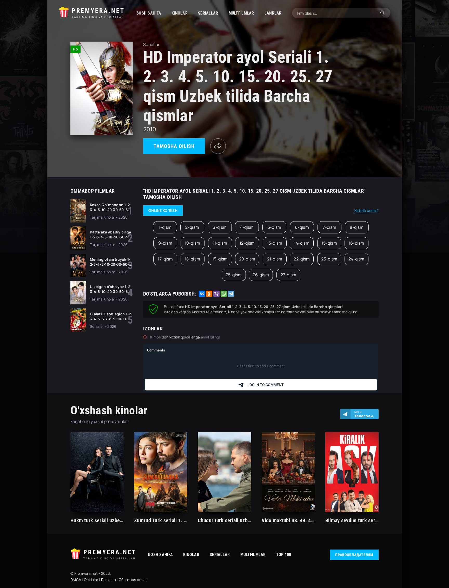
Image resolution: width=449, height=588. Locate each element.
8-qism (357, 227)
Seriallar (208, 13)
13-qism (274, 243)
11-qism (220, 243)
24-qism (356, 259)
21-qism (274, 259)
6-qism (302, 227)
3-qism (220, 227)
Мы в (363, 414)
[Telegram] (231, 294)
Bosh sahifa (148, 13)
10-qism (192, 243)
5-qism (274, 227)
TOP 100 (283, 554)
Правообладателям (354, 555)
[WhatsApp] (224, 294)
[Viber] (216, 294)
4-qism (247, 227)
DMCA (75, 579)
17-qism (165, 259)
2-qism (192, 227)
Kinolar (179, 13)
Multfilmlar (241, 13)
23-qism (329, 259)
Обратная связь (133, 579)
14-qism (301, 243)
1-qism (165, 227)
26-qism (261, 275)
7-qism (329, 227)
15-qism (329, 243)
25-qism (234, 275)
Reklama (108, 579)
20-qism (247, 259)
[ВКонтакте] (202, 294)
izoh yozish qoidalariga (181, 337)
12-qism (247, 243)
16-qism (356, 243)
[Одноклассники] (209, 294)
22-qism (302, 259)
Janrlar (273, 13)
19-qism (220, 259)
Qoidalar (91, 579)
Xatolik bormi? (366, 210)
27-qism (288, 275)
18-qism (192, 259)
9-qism (165, 243)
